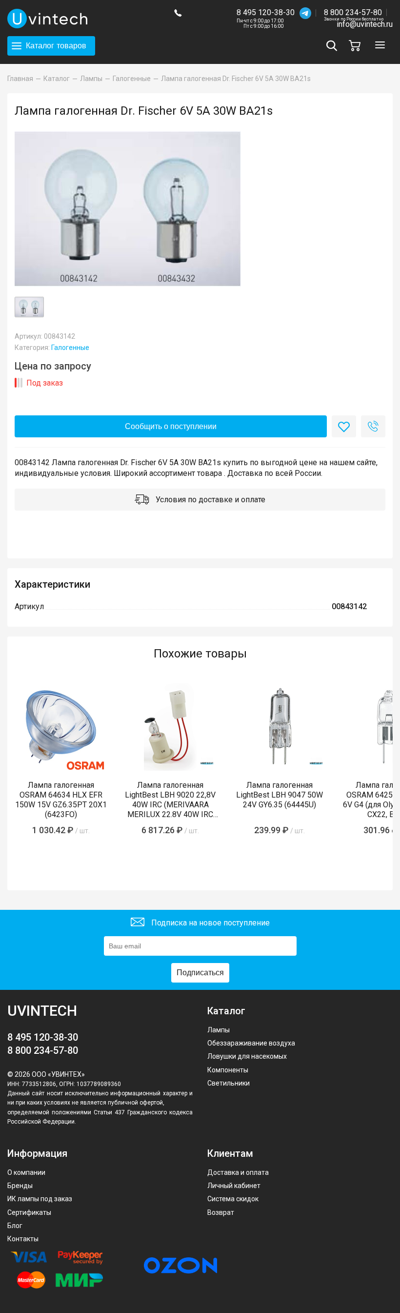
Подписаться (200, 972)
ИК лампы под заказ (39, 1199)
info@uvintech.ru (365, 24)
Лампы (218, 1030)
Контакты (23, 1239)
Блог (14, 1226)
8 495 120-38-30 (266, 12)
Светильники (228, 1083)
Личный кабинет (233, 1186)
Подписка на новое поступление (209, 922)
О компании (26, 1172)
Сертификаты (29, 1212)
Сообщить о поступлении (171, 426)
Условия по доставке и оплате (209, 499)
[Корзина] (357, 45)
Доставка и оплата (238, 1172)
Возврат (220, 1212)
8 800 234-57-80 (353, 13)
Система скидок (233, 1199)
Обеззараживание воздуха (251, 1043)
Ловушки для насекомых (247, 1056)
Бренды (20, 1186)
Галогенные (70, 347)
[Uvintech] (83, 18)
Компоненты (227, 1070)
